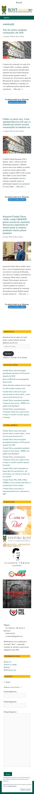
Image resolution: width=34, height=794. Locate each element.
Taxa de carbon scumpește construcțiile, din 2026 (15, 31)
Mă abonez (8, 354)
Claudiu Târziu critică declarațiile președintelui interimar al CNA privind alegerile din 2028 (16, 373)
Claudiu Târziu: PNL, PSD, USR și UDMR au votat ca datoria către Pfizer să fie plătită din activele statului (17, 482)
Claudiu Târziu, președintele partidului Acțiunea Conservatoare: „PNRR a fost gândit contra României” (16, 403)
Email (10, 701)
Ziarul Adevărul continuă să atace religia (17, 385)
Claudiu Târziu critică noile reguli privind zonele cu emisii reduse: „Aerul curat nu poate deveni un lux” (16, 394)
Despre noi (7, 662)
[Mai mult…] (18, 89)
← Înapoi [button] (7, 682)
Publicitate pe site (10, 670)
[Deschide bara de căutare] (32, 18)
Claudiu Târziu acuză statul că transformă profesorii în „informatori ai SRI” (16, 491)
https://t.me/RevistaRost (17, 102)
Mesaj (10, 712)
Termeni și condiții (10, 664)
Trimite (8, 774)
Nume (10, 691)
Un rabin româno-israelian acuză (14, 388)
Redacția (7, 667)
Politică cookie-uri (12, 786)
